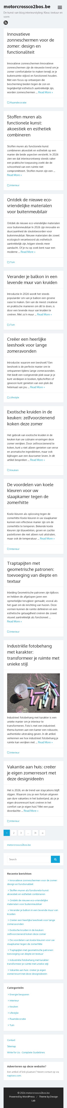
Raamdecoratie (18, 102)
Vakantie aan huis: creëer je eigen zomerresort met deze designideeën (31, 772)
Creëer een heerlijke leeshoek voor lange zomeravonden (27, 345)
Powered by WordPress (22, 1096)
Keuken (14, 470)
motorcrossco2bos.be (27, 7)
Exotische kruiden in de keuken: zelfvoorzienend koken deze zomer (31, 417)
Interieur (14, 185)
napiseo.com (14, 1075)
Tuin (12, 262)
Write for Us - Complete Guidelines (26, 1052)
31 (35, 833)
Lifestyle (14, 397)
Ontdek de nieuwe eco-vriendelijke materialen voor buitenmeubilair (29, 205)
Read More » (45, 92)
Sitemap (11, 1046)
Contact (11, 1040)
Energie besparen (19, 994)
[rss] (6, 23)
